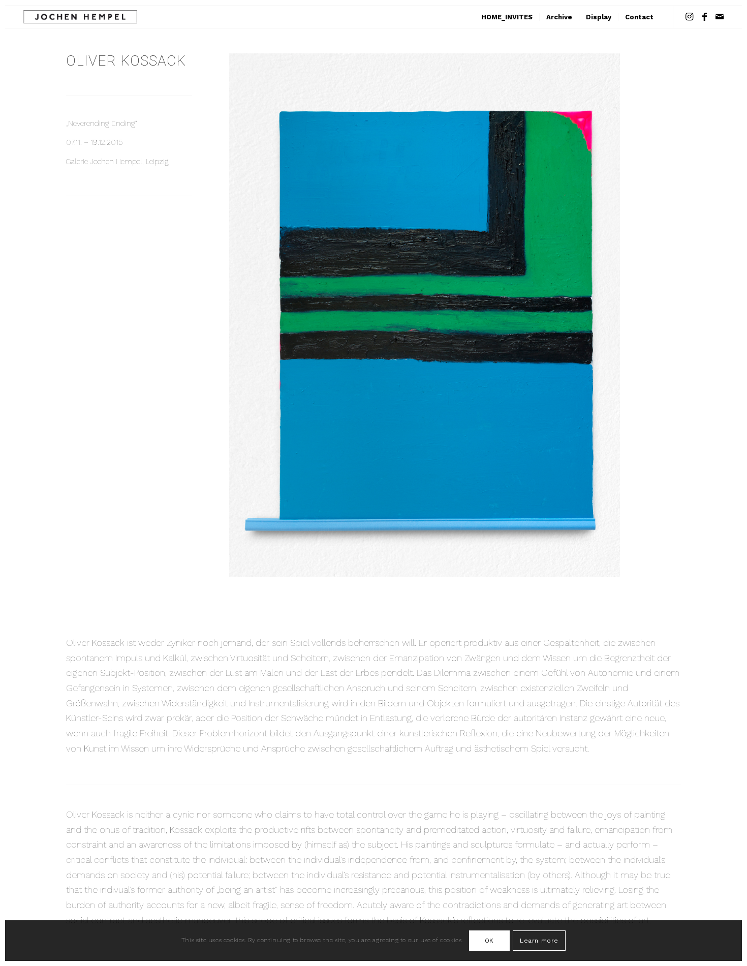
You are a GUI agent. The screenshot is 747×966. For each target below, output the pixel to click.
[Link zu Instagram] (689, 16)
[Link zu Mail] (719, 16)
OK (489, 940)
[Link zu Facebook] (704, 16)
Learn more (539, 940)
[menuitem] (507, 17)
